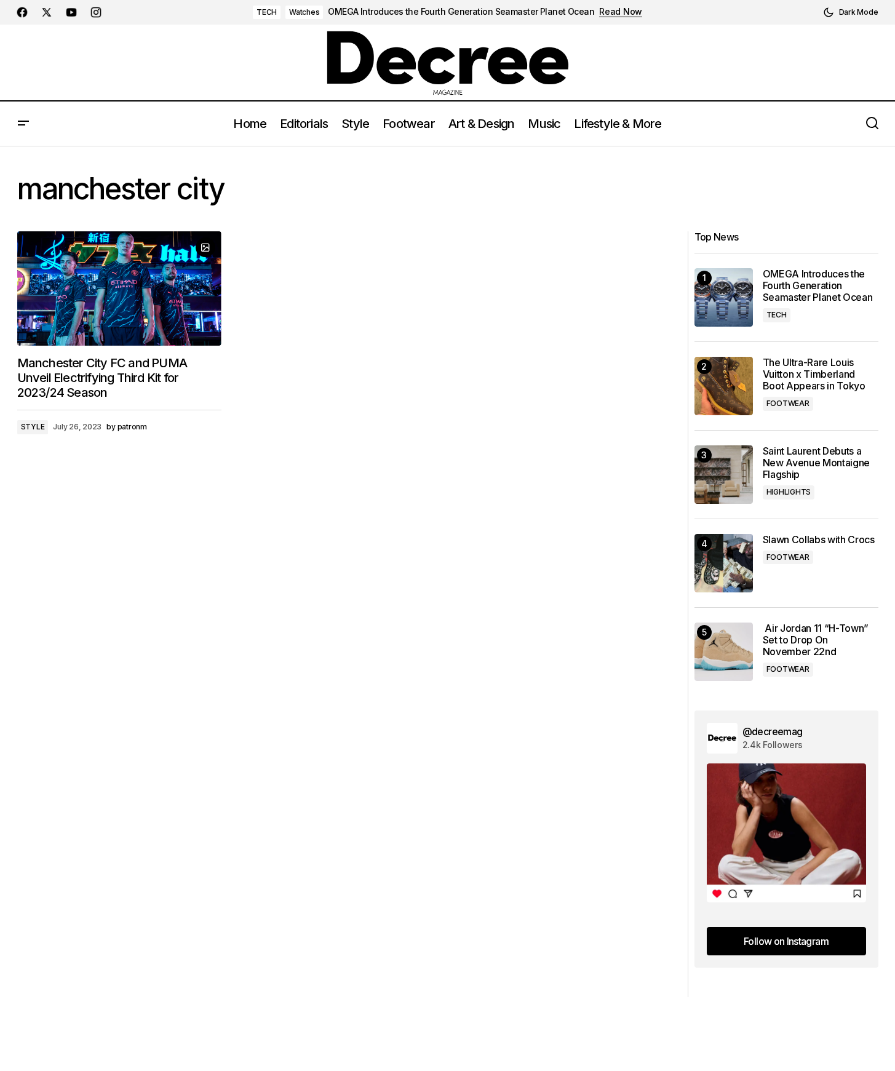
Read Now (620, 12)
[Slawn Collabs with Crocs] (723, 563)
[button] (850, 12)
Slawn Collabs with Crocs (819, 540)
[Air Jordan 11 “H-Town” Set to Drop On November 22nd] (723, 652)
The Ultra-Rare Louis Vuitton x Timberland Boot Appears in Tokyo (814, 374)
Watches (304, 12)
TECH (267, 12)
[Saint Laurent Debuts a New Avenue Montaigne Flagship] (723, 474)
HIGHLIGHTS (788, 491)
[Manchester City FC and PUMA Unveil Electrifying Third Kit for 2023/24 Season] (119, 288)
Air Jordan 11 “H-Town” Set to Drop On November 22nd (816, 640)
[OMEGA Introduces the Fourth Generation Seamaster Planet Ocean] (723, 297)
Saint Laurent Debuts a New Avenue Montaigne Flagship (816, 462)
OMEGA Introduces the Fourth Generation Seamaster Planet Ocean (461, 12)
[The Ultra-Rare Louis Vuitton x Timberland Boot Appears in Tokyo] (723, 386)
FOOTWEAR (787, 403)
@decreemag (772, 731)
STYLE (33, 426)
